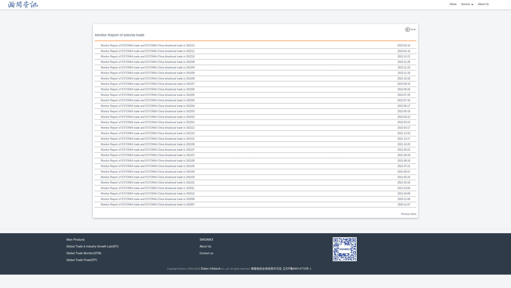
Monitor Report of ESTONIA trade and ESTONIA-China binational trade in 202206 (148, 89)
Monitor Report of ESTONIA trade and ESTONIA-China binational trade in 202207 (148, 83)
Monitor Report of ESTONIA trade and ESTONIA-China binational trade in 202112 (147, 127)
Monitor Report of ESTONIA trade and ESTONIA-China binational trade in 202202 (148, 116)
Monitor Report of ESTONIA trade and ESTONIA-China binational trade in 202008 (148, 199)
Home (453, 4)
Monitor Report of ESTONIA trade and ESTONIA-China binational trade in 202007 (148, 204)
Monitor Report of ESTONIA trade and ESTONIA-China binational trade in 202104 (148, 171)
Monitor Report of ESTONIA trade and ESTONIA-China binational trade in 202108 (148, 144)
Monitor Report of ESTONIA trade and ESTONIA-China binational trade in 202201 (148, 122)
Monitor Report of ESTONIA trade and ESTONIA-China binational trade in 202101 (148, 182)
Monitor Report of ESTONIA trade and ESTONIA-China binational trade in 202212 (148, 45)
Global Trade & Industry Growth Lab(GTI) (92, 246)
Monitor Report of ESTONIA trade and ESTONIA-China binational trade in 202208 (148, 78)
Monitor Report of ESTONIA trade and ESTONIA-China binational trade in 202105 (148, 166)
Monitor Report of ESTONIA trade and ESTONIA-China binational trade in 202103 (148, 177)
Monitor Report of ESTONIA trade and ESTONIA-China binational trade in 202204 (148, 105)
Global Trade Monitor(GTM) (83, 253)
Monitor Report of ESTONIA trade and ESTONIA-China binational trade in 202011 (147, 188)
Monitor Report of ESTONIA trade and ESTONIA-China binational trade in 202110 (147, 133)
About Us (483, 4)
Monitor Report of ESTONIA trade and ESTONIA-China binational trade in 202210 (148, 56)
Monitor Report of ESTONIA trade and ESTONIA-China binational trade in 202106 (148, 160)
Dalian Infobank (211, 268)
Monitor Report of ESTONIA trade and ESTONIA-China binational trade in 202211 (147, 51)
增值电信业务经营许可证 (266, 268)
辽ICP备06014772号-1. (297, 268)
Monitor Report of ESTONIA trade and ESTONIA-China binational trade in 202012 (148, 193)
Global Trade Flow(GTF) (81, 260)
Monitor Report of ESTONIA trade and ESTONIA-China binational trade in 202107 (148, 149)
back (413, 29)
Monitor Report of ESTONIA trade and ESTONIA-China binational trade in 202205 (148, 94)
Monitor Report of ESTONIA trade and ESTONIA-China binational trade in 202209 (148, 61)
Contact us (206, 253)
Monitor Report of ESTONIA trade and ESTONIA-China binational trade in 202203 (148, 111)
